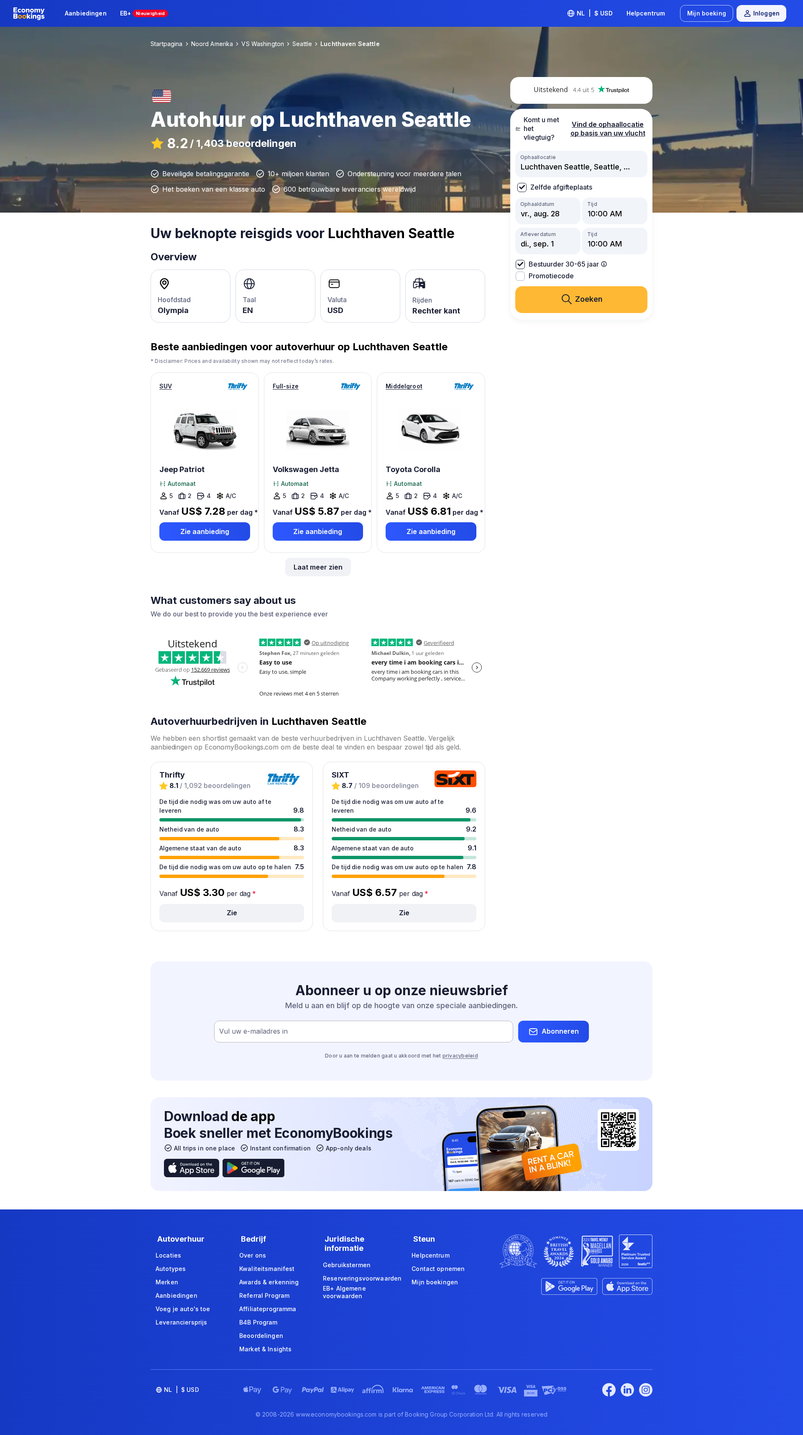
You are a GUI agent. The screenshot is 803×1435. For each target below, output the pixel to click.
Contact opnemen (438, 1268)
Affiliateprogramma (268, 1308)
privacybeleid (460, 1056)
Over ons (252, 1255)
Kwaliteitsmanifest (267, 1268)
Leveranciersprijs (181, 1322)
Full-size (286, 386)
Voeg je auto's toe (183, 1308)
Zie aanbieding (204, 531)
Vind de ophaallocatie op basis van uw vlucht (607, 128)
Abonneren (560, 1031)
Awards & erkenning (269, 1282)
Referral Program (264, 1295)
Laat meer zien (318, 567)
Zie (232, 913)
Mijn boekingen (435, 1282)
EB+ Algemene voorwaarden (344, 1292)
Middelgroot (404, 386)
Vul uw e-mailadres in (253, 1031)
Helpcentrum (646, 13)
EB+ (142, 13)
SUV (165, 386)
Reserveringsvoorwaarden (362, 1278)
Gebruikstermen (347, 1264)
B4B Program (258, 1322)
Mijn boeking (706, 13)
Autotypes (171, 1268)
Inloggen (766, 13)
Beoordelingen (261, 1335)
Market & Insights (265, 1349)
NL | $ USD (595, 13)
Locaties (168, 1255)
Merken (167, 1282)
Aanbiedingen (86, 13)
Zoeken (589, 299)
